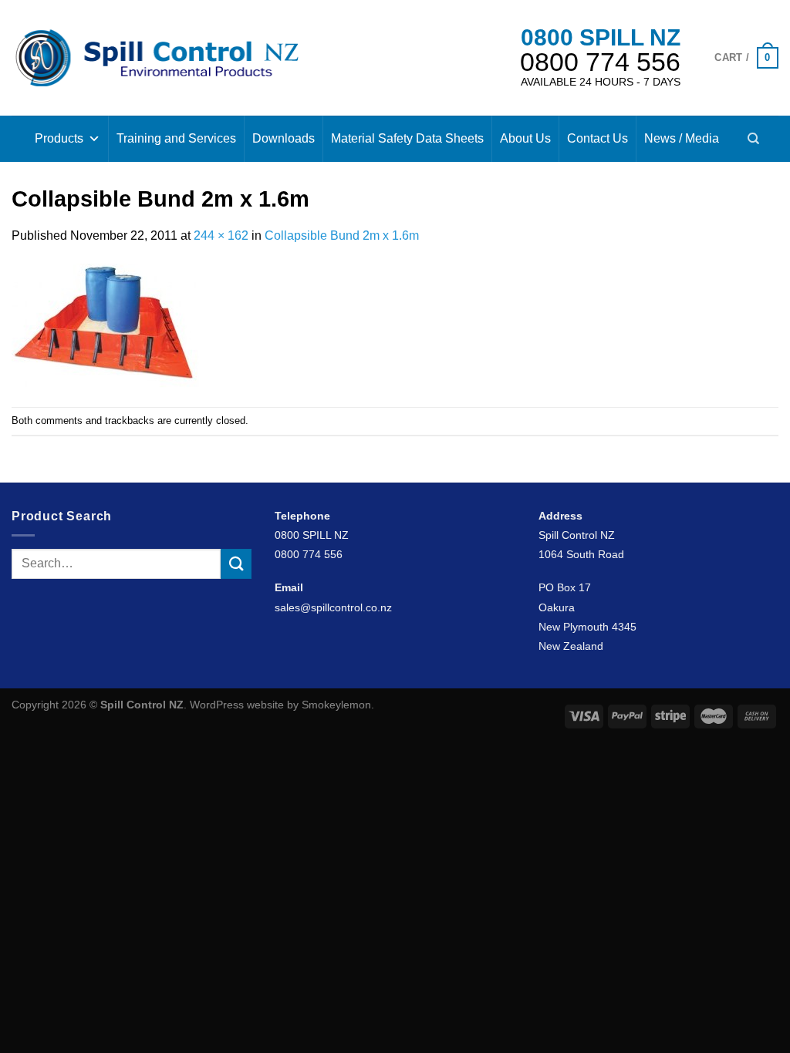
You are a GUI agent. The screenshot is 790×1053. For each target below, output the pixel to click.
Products (59, 138)
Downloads (283, 138)
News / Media (681, 138)
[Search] (753, 138)
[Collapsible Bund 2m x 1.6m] (106, 324)
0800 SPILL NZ (600, 37)
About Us (525, 138)
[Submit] (236, 564)
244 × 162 (221, 235)
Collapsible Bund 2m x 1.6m (342, 235)
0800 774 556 (600, 61)
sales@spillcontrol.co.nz (333, 607)
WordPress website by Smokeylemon (280, 704)
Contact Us (597, 138)
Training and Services (176, 138)
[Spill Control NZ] (157, 57)
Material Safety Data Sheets (407, 138)
